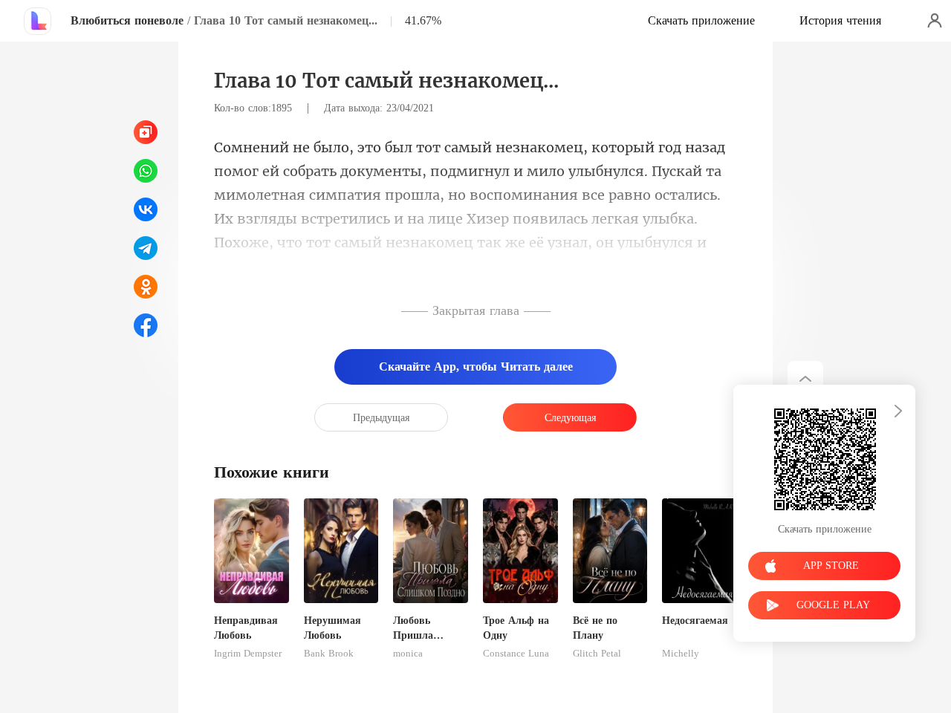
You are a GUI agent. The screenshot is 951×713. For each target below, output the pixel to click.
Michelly (680, 653)
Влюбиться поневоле (127, 20)
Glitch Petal (597, 653)
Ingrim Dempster (248, 653)
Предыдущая (381, 417)
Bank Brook (329, 653)
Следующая (570, 417)
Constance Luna (516, 653)
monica (408, 653)
